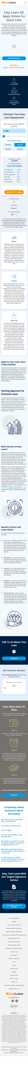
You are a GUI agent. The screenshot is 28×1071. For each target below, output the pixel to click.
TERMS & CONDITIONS (14, 958)
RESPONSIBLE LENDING (14, 941)
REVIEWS (14, 921)
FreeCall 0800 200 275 (14, 997)
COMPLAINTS (14, 955)
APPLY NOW (14, 658)
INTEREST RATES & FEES (14, 938)
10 (17, 695)
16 (25, 695)
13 (21, 695)
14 (22, 695)
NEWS (14, 962)
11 (18, 695)
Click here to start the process (14, 906)
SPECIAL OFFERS (14, 975)
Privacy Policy (20, 346)
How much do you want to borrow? (14, 125)
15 (24, 695)
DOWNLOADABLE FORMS (14, 945)
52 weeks (20, 145)
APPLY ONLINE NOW (14, 58)
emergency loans (12, 486)
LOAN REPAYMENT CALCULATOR (14, 928)
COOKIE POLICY (14, 951)
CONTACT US (14, 982)
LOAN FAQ (14, 965)
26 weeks (8, 145)
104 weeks (8, 149)
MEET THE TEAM (14, 978)
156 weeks (20, 149)
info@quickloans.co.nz (14, 988)
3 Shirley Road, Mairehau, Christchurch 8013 (14, 985)
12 (19, 695)
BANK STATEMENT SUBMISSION (14, 931)
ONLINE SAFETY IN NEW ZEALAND (14, 948)
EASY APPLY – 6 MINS (14, 192)
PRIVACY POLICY (14, 968)
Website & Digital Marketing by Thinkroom (14, 1052)
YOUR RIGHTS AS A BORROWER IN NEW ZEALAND (14, 935)
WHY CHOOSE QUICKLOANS (14, 925)
